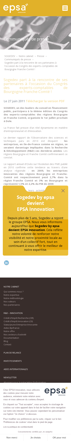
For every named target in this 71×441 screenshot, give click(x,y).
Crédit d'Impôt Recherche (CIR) (19, 318)
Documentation (11, 337)
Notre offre (9, 331)
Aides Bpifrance (11, 327)
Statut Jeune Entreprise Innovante (20, 324)
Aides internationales (16, 369)
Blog (6, 341)
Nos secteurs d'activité (15, 334)
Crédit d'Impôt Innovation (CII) (18, 321)
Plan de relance (12, 352)
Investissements (13, 360)
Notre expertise (11, 294)
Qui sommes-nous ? (13, 291)
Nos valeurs (10, 301)
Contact (7, 344)
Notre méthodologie (14, 298)
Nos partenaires (12, 304)
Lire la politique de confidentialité (18, 427)
